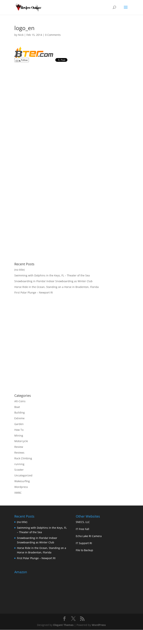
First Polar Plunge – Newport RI (33, 292)
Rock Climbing (23, 458)
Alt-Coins (20, 401)
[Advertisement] (45, 361)
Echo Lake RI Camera (89, 536)
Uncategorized (23, 475)
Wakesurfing (22, 481)
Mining (18, 435)
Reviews (19, 452)
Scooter (19, 469)
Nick (20, 35)
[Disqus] (71, 110)
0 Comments (53, 35)
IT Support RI (84, 543)
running (19, 464)
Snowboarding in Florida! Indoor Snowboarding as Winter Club (53, 281)
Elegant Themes (63, 625)
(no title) (19, 269)
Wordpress (21, 487)
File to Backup (84, 550)
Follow (24, 60)
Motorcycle (21, 441)
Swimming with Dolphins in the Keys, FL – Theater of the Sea (52, 275)
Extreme (19, 418)
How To (18, 430)
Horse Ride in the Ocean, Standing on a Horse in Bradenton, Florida (56, 287)
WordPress (99, 625)
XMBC (18, 492)
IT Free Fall (82, 529)
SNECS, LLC (83, 522)
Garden (19, 424)
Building (19, 412)
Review (18, 447)
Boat (17, 407)
